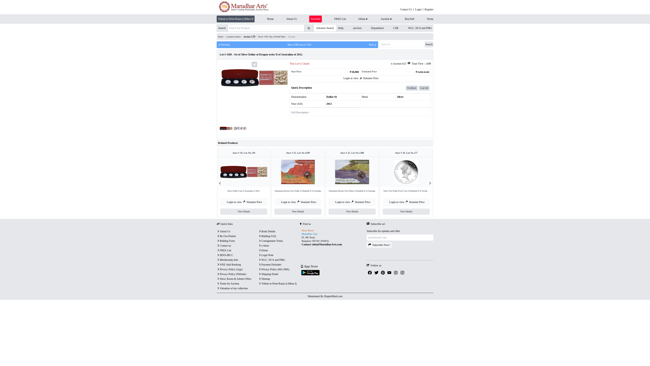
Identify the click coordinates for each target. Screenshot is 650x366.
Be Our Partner (228, 236)
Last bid (424, 88)
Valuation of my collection (234, 288)
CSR (395, 28)
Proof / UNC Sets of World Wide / (272, 37)
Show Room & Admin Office (235, 278)
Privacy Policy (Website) (233, 274)
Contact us (225, 245)
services (357, 28)
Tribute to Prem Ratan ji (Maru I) (235, 18)
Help (340, 28)
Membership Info (229, 259)
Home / (221, 37)
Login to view (351, 78)
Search (429, 44)
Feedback (411, 88)
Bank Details (268, 231)
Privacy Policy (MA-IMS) (275, 269)
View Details (244, 211)
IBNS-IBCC (226, 255)
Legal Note (267, 255)
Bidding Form (227, 240)
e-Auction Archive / (234, 37)
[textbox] (333, 241)
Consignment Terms (272, 240)
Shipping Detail (269, 274)
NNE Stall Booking (230, 264)
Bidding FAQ (268, 236)
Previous (225, 44)
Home (264, 250)
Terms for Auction (229, 283)
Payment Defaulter (271, 264)
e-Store (265, 245)
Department (377, 28)
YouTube (315, 18)
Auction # (249, 37)
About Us (225, 231)
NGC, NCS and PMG (420, 28)
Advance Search (325, 28)
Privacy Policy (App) (231, 269)
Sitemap (265, 278)
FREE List (225, 250)
